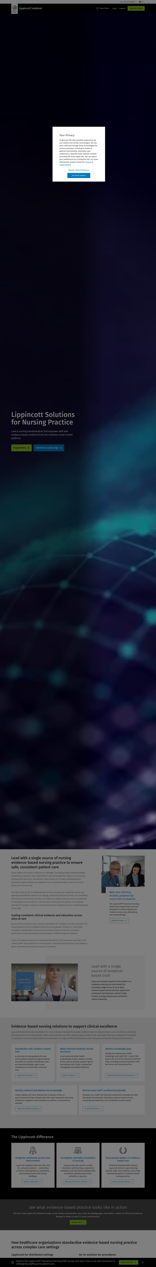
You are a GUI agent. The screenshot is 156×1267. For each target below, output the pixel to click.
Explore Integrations (31, 1182)
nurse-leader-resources (49, 447)
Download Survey (117, 921)
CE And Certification (92, 1109)
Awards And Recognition (121, 1182)
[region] (79, 154)
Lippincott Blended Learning (27, 1109)
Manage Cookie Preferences (78, 170)
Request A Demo (136, 8)
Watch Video (22, 998)
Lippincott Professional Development (120, 1075)
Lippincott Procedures (25, 1075)
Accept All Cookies (79, 175)
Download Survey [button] (127, 1262)
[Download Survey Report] (142, 1262)
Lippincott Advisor (68, 1075)
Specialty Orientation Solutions (76, 1182)
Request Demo (21, 447)
